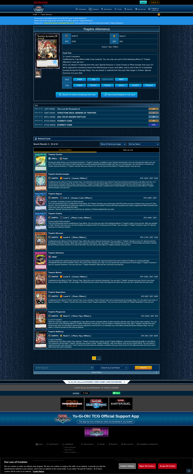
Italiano (121, 85)
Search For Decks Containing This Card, (59, 23)
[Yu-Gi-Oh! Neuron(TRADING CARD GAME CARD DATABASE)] (38, 9)
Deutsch (93, 85)
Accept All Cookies (167, 466)
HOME (35, 14)
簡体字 (121, 79)
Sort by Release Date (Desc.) (70, 448)
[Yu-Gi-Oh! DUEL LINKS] (96, 403)
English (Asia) (108, 79)
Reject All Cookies (147, 466)
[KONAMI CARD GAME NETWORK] (96, 432)
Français (107, 85)
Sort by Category (70, 452)
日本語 (79, 79)
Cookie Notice (38, 471)
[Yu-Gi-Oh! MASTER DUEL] (121, 403)
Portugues (149, 85)
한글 (93, 79)
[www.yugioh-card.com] (72, 403)
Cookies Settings (127, 466)
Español (135, 85)
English (79, 85)
